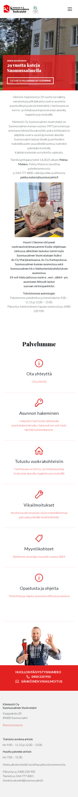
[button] (70, 9)
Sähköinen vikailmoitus (42, 681)
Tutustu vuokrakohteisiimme (30, 80)
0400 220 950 (41, 677)
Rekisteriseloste (13, 725)
